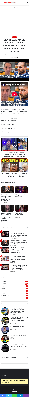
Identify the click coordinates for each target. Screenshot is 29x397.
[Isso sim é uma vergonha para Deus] (5, 339)
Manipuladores (10, 54)
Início (13, 7)
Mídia (3, 286)
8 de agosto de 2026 (20, 195)
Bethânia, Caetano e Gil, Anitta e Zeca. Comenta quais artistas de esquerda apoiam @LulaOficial (7, 197)
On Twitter (4, 375)
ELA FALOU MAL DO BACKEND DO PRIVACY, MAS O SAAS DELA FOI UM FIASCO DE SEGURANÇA (18, 346)
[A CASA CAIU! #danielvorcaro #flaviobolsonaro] (21, 208)
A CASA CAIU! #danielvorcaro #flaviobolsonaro (19, 215)
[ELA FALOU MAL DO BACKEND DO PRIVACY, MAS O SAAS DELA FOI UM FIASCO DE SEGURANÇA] (5, 348)
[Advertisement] (14, 22)
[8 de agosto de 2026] (21, 189)
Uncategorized (5, 295)
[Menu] (2, 3)
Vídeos (3, 298)
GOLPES (4, 288)
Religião (4, 283)
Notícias (4, 293)
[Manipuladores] (10, 2)
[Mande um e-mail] (13, 54)
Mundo (3, 290)
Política (16, 7)
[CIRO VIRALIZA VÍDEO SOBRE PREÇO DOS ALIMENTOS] (5, 330)
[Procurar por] (27, 3)
